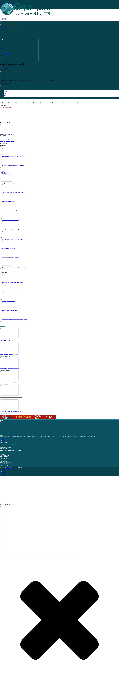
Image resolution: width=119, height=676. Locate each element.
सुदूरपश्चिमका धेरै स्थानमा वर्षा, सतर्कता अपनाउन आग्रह (10, 220)
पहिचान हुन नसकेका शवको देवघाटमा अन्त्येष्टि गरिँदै (9, 210)
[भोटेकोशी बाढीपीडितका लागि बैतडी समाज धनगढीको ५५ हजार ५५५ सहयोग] (7, 190)
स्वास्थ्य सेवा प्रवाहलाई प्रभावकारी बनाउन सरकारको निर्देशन (9, 368)
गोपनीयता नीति (4, 472)
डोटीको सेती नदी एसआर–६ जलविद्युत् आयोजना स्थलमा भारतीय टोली (11, 397)
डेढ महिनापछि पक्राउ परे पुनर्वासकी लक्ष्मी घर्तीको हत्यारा (10, 257)
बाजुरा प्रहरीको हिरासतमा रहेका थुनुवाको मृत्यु (7, 340)
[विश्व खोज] (27, 15)
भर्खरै (3, 171)
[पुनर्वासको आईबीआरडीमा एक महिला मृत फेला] (7, 246)
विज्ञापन (3, 471)
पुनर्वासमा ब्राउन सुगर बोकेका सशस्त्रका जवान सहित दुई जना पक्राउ (12, 239)
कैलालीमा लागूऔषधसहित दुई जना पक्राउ (8, 201)
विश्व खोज (15, 467)
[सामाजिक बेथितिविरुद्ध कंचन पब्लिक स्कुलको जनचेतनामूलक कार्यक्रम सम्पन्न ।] (7, 154)
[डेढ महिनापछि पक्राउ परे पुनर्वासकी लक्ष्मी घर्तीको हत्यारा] (7, 308)
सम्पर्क (3, 470)
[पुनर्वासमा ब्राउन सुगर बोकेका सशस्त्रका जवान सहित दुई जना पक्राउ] (7, 237)
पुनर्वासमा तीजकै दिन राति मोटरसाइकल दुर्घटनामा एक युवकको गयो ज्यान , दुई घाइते (14, 267)
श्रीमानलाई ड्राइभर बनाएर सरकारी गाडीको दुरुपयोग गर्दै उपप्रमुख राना (12, 229)
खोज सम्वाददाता (2, 67)
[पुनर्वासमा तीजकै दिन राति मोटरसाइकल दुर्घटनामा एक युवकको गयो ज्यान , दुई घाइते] (7, 265)
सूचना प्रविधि (3, 76)
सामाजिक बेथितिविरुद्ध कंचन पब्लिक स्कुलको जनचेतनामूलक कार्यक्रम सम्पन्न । (14, 156)
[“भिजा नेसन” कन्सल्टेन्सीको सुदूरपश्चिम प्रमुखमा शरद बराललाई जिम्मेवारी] (7, 163)
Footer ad (2, 414)
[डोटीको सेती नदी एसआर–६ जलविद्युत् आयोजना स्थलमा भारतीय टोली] (9, 395)
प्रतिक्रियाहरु (4, 173)
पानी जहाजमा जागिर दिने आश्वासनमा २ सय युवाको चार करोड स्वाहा (10, 411)
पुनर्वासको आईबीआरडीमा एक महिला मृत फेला (8, 248)
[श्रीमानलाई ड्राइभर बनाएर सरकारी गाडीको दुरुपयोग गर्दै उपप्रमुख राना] (7, 228)
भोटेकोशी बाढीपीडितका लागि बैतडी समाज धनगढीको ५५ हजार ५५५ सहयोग (13, 192)
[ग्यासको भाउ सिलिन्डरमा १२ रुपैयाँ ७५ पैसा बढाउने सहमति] (9, 352)
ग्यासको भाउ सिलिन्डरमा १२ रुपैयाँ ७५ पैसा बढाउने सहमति (9, 354)
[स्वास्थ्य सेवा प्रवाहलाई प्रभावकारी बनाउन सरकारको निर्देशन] (9, 366)
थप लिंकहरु (2, 455)
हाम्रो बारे (3, 469)
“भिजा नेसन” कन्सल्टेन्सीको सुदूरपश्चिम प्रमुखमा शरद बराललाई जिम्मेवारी (13, 165)
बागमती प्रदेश (6, 62)
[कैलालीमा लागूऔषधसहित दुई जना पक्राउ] (7, 199)
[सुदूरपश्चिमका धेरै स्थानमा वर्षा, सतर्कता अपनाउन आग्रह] (7, 218)
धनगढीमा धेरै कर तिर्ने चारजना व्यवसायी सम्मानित (7, 382)
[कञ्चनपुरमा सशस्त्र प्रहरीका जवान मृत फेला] (7, 181)
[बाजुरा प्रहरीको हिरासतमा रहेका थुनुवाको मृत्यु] (9, 338)
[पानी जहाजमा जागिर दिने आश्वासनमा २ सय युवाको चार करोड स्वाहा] (9, 409)
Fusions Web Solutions (8, 468)
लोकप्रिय (3, 172)
